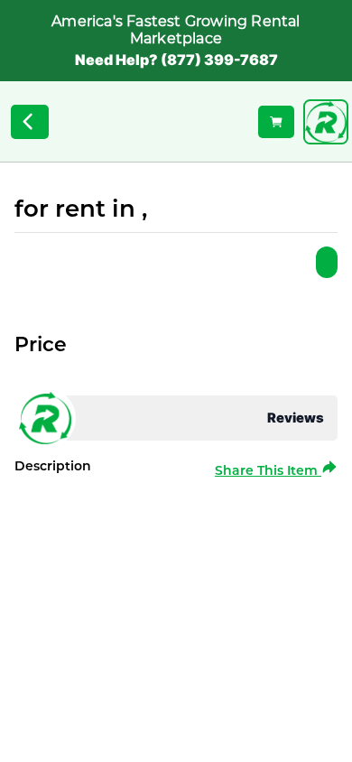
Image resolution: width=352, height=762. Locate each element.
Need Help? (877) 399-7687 (176, 60)
